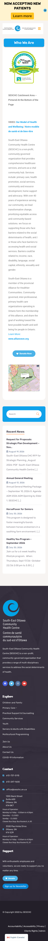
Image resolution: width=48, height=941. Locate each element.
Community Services (13, 718)
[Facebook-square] (5, 683)
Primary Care (9, 708)
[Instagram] (17, 683)
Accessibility (30, 926)
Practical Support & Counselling (18, 713)
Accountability (15, 926)
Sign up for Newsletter (15, 886)
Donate (11, 878)
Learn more (22, 16)
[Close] (45, 10)
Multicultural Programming (16, 734)
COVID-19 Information (13, 757)
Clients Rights (31, 931)
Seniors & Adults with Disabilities (19, 729)
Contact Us (8, 752)
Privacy (41, 926)
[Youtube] (24, 683)
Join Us (6, 741)
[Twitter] (11, 683)
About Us (7, 747)
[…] (36, 469)
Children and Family (12, 702)
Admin (42, 931)
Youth (5, 724)
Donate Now (25, 353)
